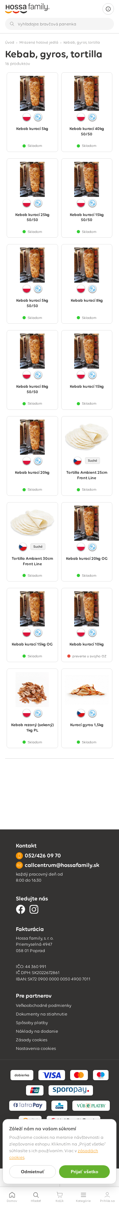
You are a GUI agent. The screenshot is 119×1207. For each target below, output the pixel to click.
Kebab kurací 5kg (32, 128)
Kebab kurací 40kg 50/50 (86, 131)
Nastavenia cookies (36, 1048)
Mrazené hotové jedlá (38, 42)
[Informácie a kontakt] (108, 9)
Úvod (9, 42)
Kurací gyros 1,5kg (86, 724)
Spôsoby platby (32, 1022)
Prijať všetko (84, 1171)
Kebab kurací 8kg (87, 300)
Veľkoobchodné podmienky (43, 1005)
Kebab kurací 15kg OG (32, 644)
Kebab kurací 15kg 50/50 (87, 217)
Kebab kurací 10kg (86, 644)
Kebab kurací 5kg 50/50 (32, 303)
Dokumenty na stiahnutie (41, 1014)
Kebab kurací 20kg (32, 472)
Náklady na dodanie (37, 1031)
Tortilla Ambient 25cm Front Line (86, 475)
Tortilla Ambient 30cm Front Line (32, 561)
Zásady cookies (31, 1040)
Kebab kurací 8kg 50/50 (32, 389)
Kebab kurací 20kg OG (87, 558)
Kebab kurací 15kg (87, 386)
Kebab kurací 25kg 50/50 (32, 217)
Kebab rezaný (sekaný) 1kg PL (32, 727)
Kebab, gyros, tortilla (81, 42)
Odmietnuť (32, 1171)
